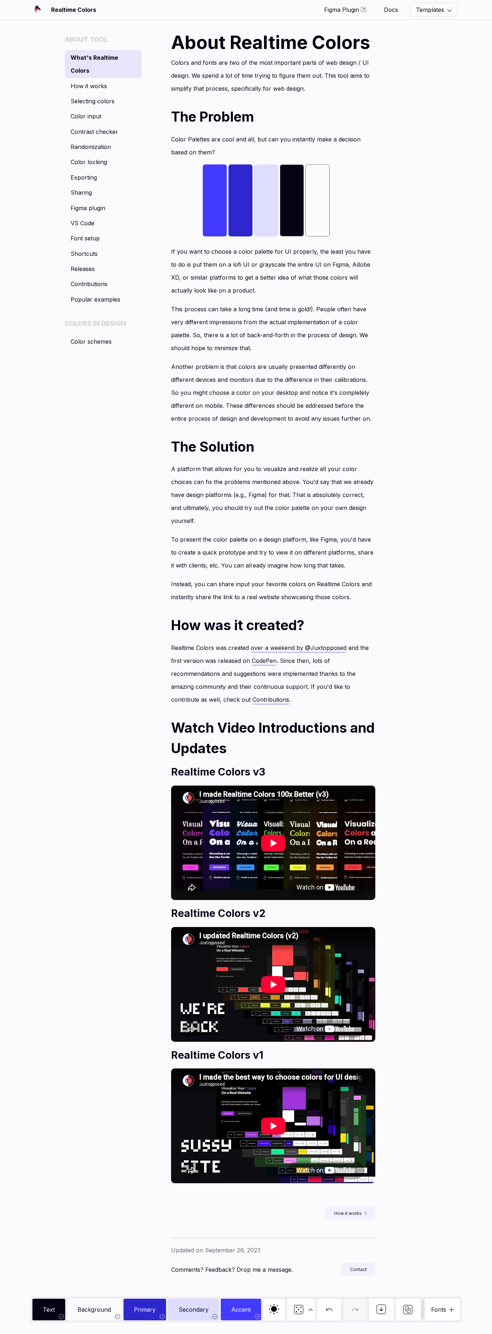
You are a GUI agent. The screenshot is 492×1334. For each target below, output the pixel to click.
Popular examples (95, 299)
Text (49, 1309)
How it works (89, 86)
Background (94, 1309)
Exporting (84, 177)
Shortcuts (84, 253)
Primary (145, 1309)
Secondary (194, 1309)
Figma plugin (88, 208)
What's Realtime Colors (94, 64)
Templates (431, 9)
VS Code (82, 223)
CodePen (264, 660)
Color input (86, 116)
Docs (391, 9)
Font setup (85, 238)
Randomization (91, 146)
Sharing (81, 192)
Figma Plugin (342, 9)
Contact (358, 1269)
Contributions (89, 284)
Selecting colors (93, 101)
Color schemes (91, 341)
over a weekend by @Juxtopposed (298, 647)
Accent (241, 1309)
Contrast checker (94, 131)
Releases (83, 268)
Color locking (89, 162)
